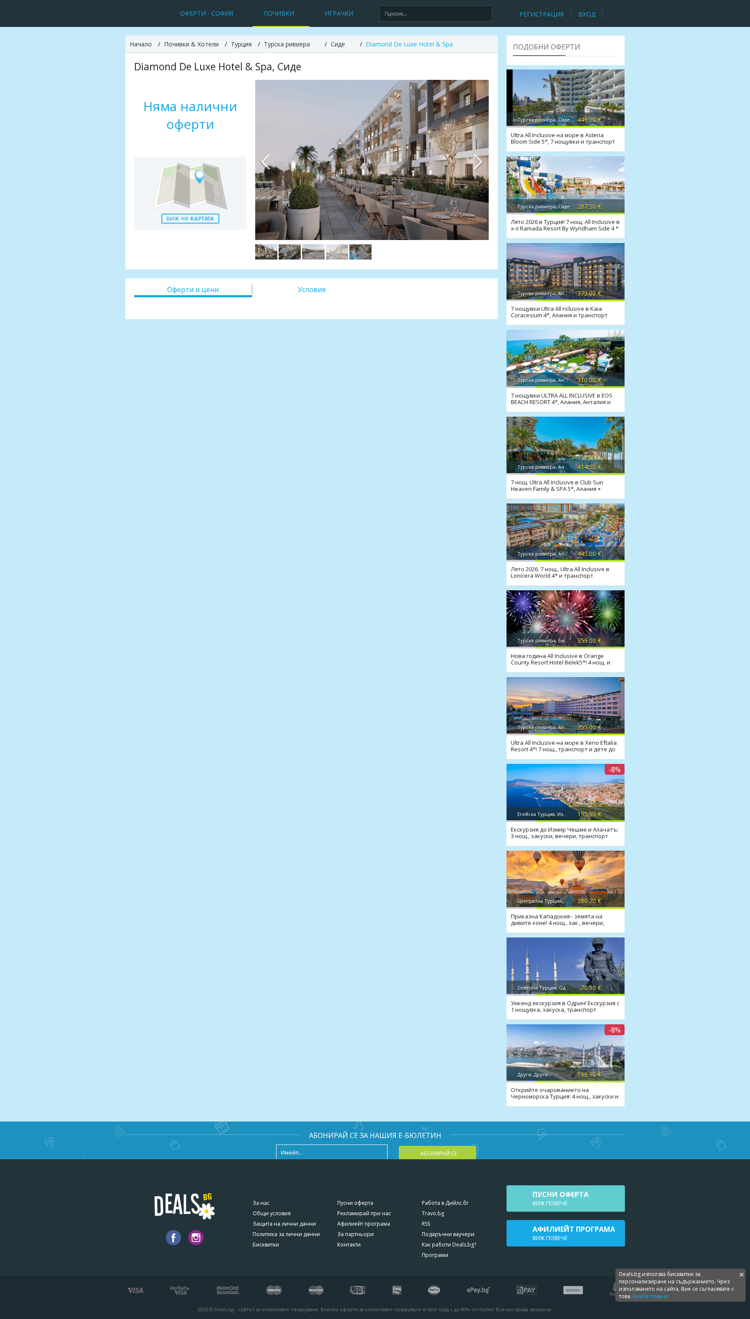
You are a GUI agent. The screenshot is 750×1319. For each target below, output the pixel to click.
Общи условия (272, 1213)
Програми (435, 1255)
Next (478, 160)
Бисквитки (266, 1244)
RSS (426, 1223)
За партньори (355, 1234)
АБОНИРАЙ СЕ (438, 1153)
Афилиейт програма (363, 1223)
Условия (312, 289)
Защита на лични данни (284, 1223)
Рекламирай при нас (364, 1213)
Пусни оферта (355, 1203)
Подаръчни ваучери (448, 1234)
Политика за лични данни (286, 1234)
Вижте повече (650, 1296)
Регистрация (542, 14)
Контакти (349, 1244)
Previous (266, 160)
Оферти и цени (193, 289)
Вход (587, 14)
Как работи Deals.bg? (449, 1244)
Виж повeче (561, 1198)
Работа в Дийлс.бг (445, 1203)
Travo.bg (433, 1213)
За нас (261, 1203)
